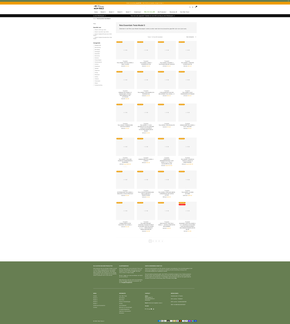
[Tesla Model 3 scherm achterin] (187, 179)
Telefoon (97, 78)
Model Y (128, 12)
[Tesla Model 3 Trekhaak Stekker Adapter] (187, 50)
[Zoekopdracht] (190, 7)
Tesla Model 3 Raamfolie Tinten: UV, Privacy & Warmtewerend (187, 161)
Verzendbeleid (122, 305)
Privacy (121, 303)
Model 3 (111, 12)
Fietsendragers (98, 60)
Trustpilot (125, 61)
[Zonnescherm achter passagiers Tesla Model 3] (125, 211)
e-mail (133, 271)
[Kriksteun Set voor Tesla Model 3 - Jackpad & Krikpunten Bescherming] (167, 211)
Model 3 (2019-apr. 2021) (100, 29)
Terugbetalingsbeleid (126, 282)
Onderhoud (137, 12)
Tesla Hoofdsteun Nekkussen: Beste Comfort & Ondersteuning (146, 194)
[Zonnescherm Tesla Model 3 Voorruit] (146, 147)
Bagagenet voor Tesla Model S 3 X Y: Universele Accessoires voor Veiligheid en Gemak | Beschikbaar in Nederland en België (187, 226)
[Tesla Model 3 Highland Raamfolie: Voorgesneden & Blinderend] (125, 147)
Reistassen (97, 74)
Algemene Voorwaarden (125, 311)
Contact (95, 307)
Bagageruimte (98, 45)
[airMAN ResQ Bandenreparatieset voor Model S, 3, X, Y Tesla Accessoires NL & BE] (167, 147)
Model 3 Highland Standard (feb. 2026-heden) (102, 38)
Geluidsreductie (98, 62)
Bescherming (98, 47)
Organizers (97, 70)
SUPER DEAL (119, 42)
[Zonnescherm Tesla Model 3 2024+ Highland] (187, 112)
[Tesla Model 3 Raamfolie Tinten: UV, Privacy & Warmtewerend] (187, 147)
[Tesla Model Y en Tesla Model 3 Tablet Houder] (125, 50)
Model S (103, 12)
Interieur (97, 64)
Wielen (96, 83)
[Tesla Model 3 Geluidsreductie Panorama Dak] (146, 80)
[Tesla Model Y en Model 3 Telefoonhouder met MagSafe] (167, 50)
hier (176, 278)
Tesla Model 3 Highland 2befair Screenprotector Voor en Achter (166, 194)
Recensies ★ (173, 12)
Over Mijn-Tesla (184, 12)
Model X (120, 12)
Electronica (97, 55)
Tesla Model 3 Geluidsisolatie (167, 125)
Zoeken (95, 296)
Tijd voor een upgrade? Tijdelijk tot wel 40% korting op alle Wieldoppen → (135, 15)
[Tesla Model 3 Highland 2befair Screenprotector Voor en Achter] (167, 179)
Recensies (121, 299)
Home (96, 12)
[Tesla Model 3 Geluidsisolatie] (167, 112)
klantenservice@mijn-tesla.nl (155, 302)
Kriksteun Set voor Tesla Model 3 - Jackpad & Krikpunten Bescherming (166, 225)
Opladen (97, 68)
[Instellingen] (192, 7)
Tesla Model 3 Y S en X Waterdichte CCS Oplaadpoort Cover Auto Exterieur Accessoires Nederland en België (146, 128)
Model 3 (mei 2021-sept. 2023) (102, 31)
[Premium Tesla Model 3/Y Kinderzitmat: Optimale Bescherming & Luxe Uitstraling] (125, 80)
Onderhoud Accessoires (99, 305)
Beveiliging (97, 49)
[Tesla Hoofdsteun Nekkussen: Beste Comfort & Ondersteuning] (146, 179)
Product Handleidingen (124, 301)
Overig (96, 72)
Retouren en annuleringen (125, 307)
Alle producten (162, 12)
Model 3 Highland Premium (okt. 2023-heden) (102, 34)
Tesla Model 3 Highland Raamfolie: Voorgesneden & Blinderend (125, 161)
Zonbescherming (98, 85)
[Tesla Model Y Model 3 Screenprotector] (146, 50)
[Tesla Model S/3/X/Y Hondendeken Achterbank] (187, 80)
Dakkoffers (97, 53)
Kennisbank (122, 297)
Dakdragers (97, 51)
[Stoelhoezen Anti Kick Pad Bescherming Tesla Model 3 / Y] (167, 80)
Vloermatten (97, 81)
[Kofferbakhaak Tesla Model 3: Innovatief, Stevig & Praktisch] (125, 179)
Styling (96, 76)
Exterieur (97, 57)
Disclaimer (121, 313)
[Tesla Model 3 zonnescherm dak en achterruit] (125, 112)
